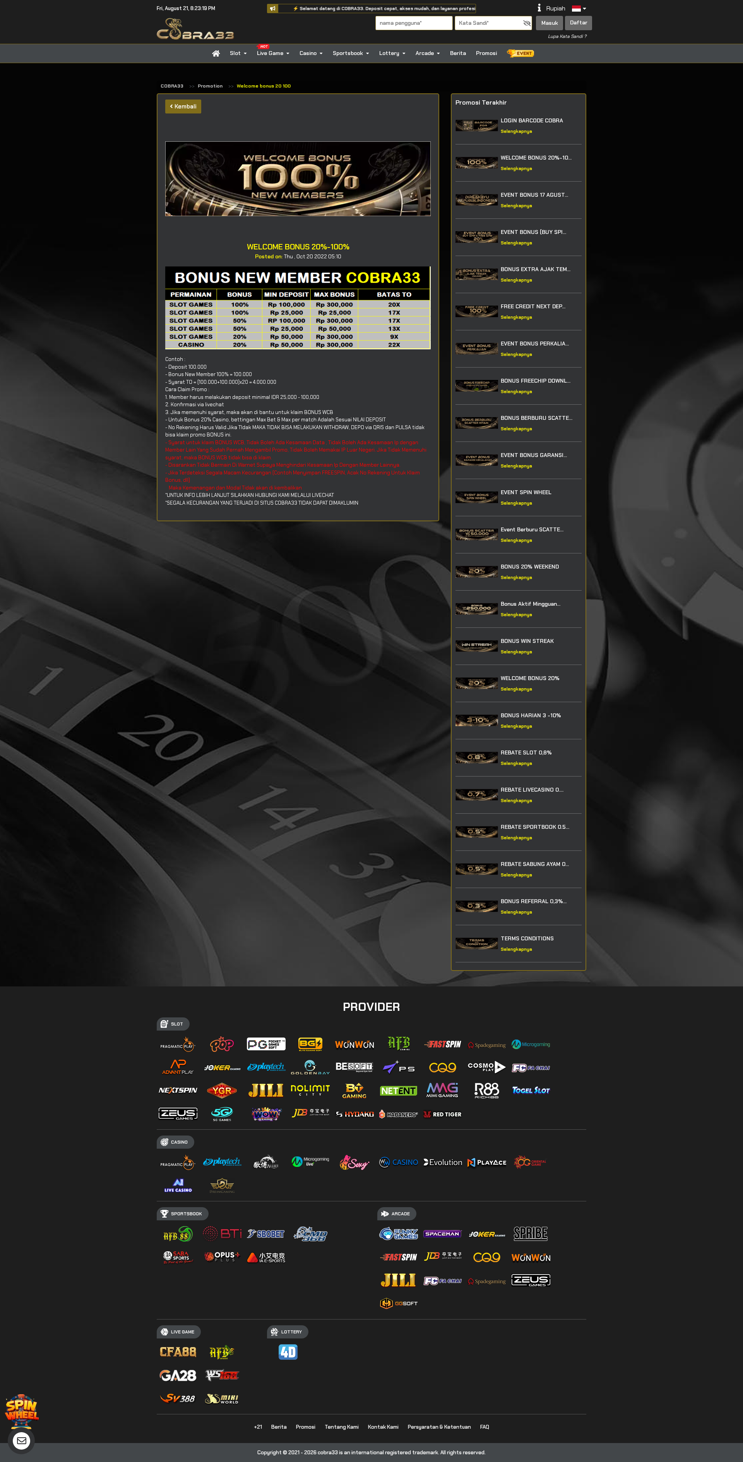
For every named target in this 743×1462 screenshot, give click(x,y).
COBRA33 (172, 86)
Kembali (185, 106)
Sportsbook (348, 53)
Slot (235, 53)
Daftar (578, 22)
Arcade (425, 53)
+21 (258, 1427)
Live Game (270, 53)
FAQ (484, 1427)
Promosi (486, 53)
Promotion (210, 86)
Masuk (549, 22)
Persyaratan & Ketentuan (439, 1427)
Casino (308, 53)
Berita (458, 53)
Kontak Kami (383, 1427)
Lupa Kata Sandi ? (567, 36)
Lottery (389, 53)
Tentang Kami (342, 1427)
